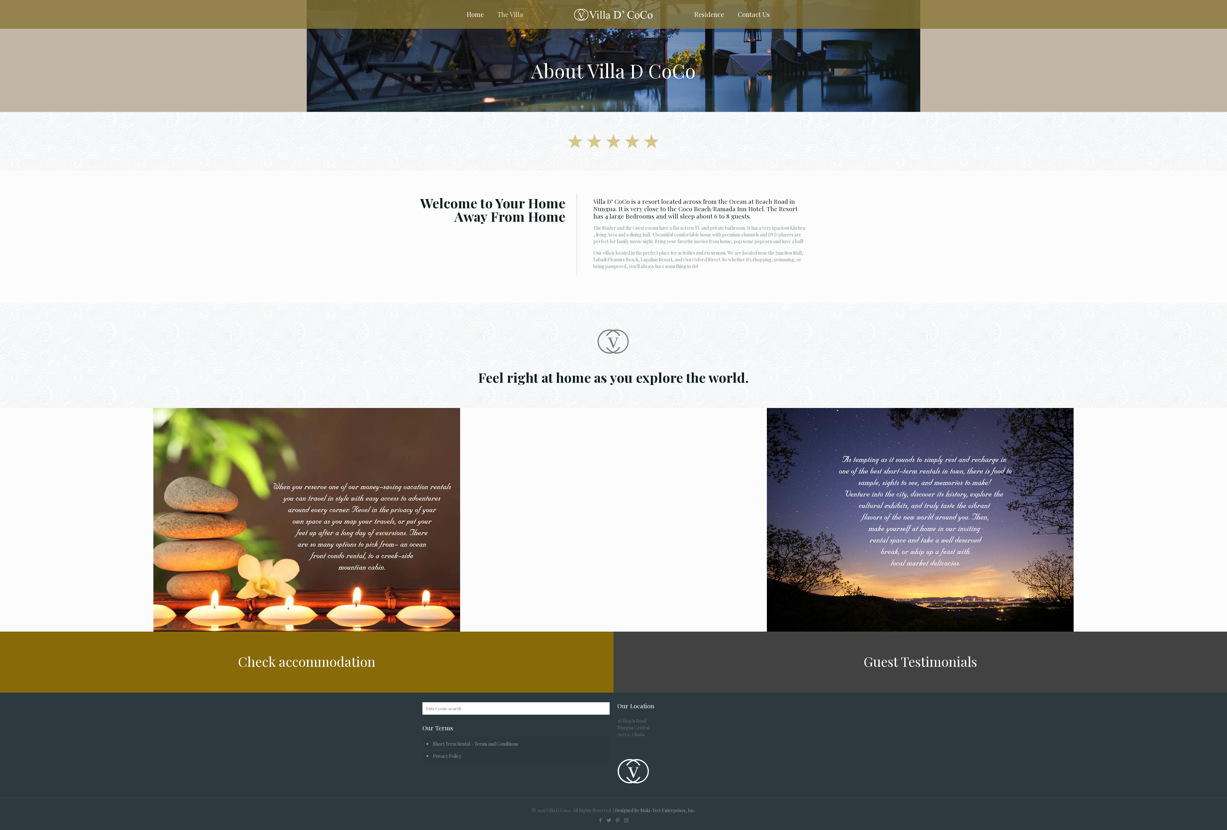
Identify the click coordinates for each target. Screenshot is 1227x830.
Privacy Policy (447, 756)
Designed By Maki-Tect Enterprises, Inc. (655, 810)
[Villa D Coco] (614, 14)
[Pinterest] (617, 820)
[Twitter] (609, 820)
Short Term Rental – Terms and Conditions (475, 744)
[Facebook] (600, 820)
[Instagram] (626, 820)
